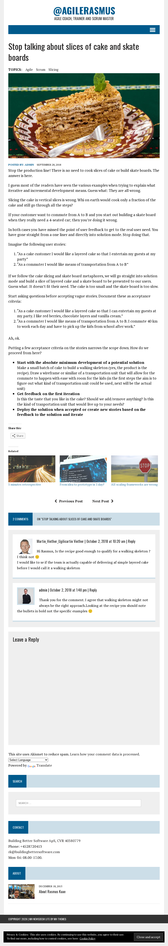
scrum (40, 69)
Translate (44, 765)
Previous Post (71, 501)
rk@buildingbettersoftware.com (34, 851)
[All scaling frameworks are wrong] (134, 468)
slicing (53, 69)
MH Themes (60, 919)
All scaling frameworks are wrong (134, 484)
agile (29, 69)
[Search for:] (78, 802)
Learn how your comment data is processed (104, 754)
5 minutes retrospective (24, 484)
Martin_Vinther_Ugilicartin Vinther (60, 541)
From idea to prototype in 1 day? (82, 484)
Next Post (100, 501)
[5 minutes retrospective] (31, 468)
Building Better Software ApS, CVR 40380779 (44, 840)
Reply (131, 541)
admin (29, 164)
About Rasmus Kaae (52, 891)
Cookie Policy (87, 938)
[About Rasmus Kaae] (21, 895)
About (17, 873)
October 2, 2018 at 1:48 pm (68, 590)
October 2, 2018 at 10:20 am (105, 541)
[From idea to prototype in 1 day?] (83, 468)
